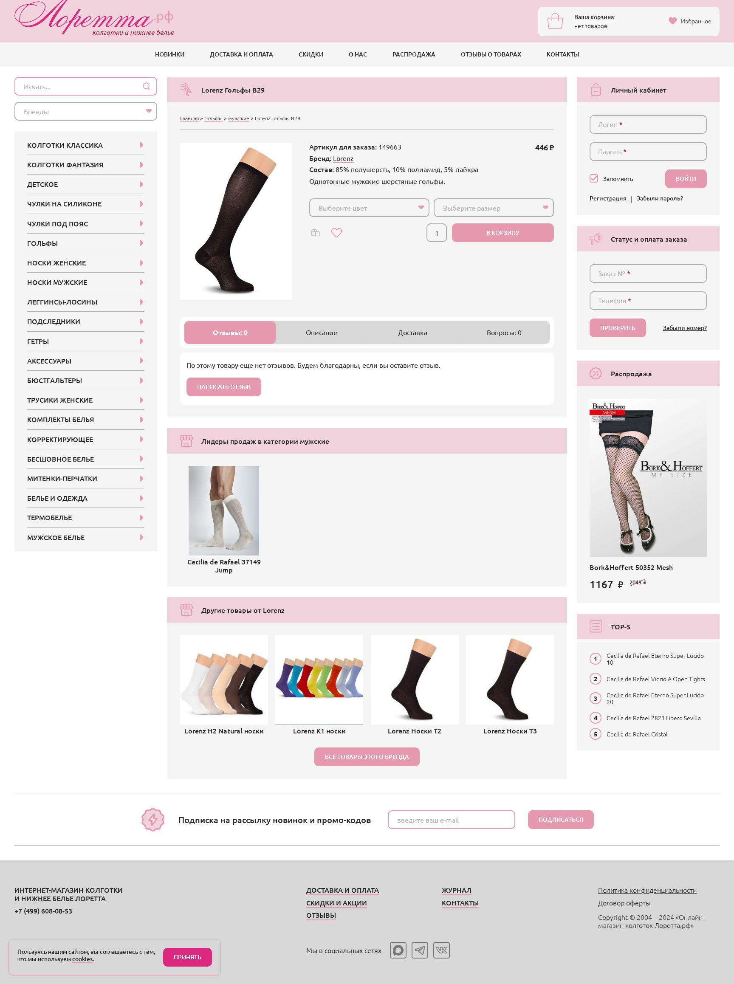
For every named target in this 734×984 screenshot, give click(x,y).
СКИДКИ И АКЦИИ (336, 902)
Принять (187, 957)
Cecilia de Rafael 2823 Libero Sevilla (654, 717)
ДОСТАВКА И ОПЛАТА (241, 54)
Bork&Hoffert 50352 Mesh (631, 567)
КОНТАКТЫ (563, 54)
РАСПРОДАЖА (413, 54)
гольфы (213, 118)
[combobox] (369, 207)
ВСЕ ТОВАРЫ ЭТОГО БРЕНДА (367, 757)
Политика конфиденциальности (647, 889)
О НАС (358, 54)
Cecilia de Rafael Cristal (637, 734)
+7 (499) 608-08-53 (43, 910)
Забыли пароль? (660, 198)
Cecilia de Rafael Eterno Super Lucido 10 (655, 658)
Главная (189, 118)
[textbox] (361, 207)
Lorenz (343, 158)
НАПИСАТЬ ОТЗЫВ (224, 387)
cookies (82, 958)
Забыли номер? (685, 328)
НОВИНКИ (169, 54)
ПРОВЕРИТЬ (617, 328)
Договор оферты (624, 902)
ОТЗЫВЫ (321, 914)
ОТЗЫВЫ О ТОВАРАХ (491, 54)
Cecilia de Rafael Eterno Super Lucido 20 (655, 698)
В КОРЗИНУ (502, 232)
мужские (238, 118)
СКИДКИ (311, 54)
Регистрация (608, 198)
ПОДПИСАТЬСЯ (561, 819)
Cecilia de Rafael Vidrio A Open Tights (656, 678)
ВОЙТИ (686, 179)
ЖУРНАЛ (456, 889)
